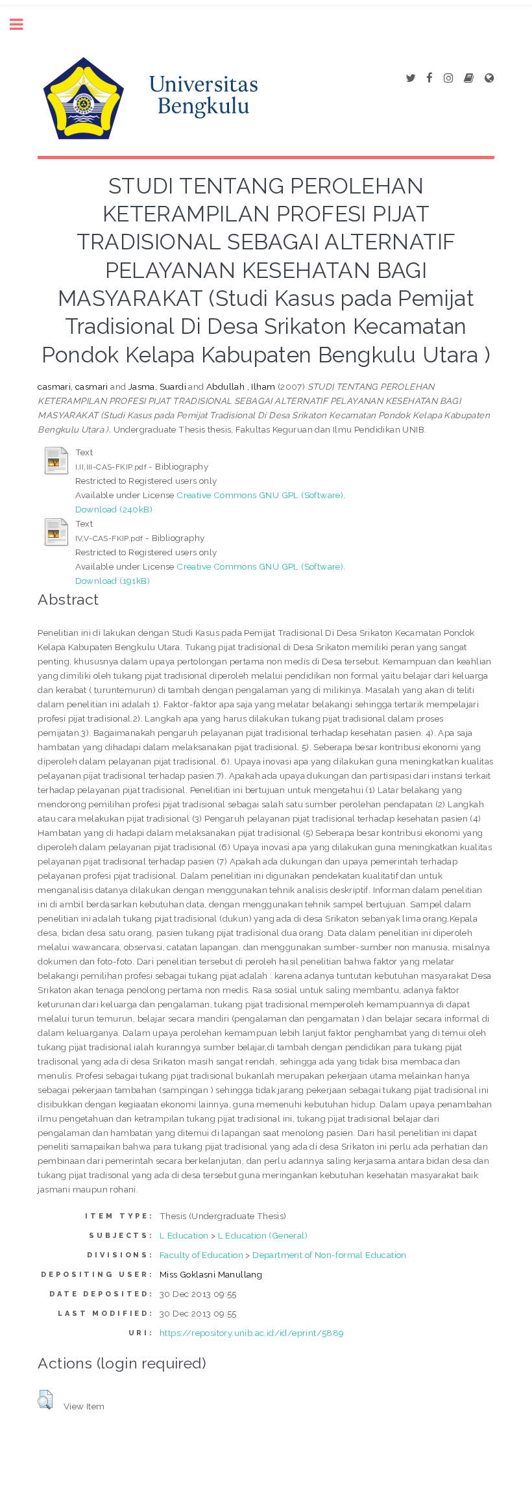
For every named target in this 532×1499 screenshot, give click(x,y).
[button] (45, 1399)
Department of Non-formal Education (329, 1255)
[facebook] (429, 78)
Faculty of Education (201, 1255)
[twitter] (410, 78)
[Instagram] (448, 78)
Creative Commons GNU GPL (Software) (259, 495)
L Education (184, 1235)
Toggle (23, 24)
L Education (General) (263, 1235)
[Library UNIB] (489, 78)
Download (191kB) (112, 580)
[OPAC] (469, 78)
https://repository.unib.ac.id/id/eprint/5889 (252, 1333)
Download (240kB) (113, 509)
